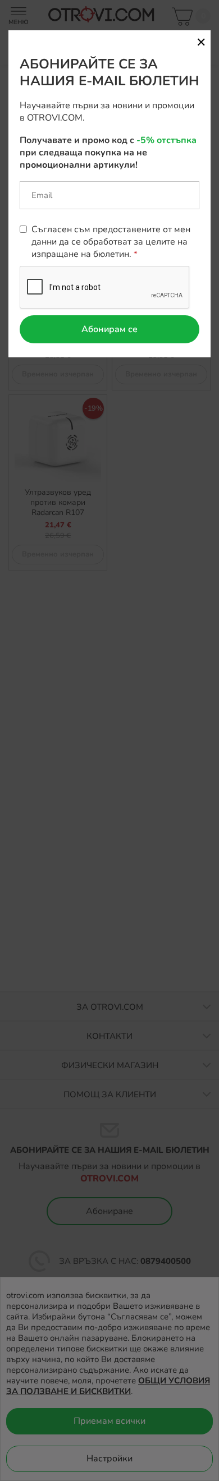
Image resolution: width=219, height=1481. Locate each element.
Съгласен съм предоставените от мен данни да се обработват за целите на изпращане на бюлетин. (110, 241)
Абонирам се (109, 329)
